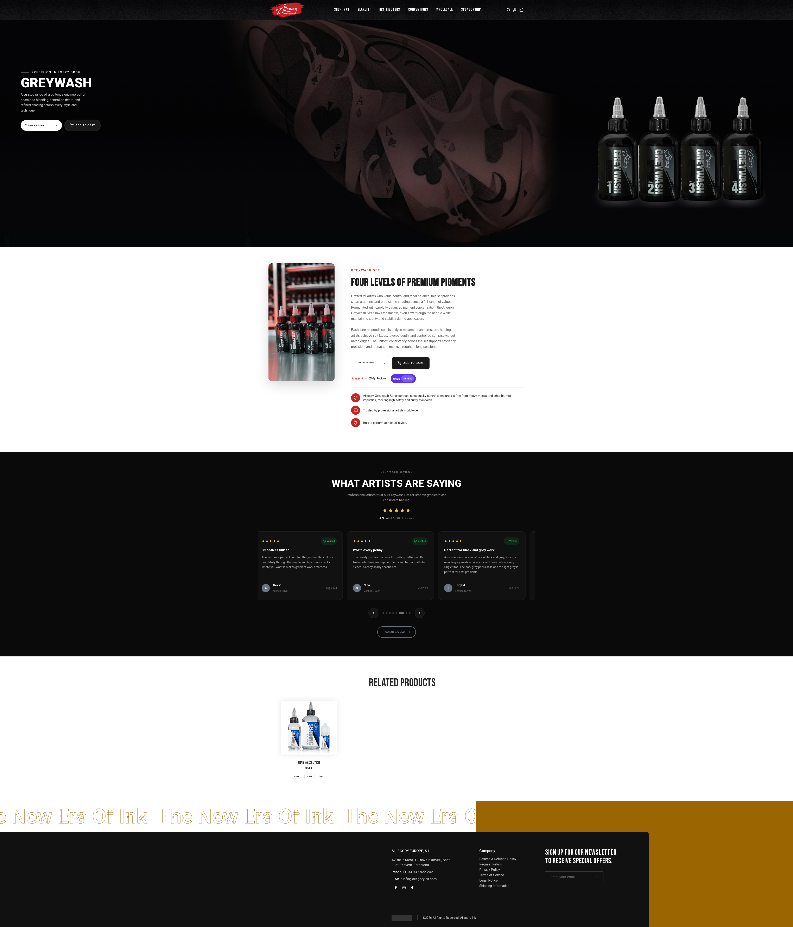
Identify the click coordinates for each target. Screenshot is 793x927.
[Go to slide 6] (400, 613)
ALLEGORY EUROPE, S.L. (411, 851)
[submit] (597, 876)
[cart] (521, 10)
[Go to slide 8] (408, 613)
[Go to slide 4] (393, 613)
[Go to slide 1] (383, 613)
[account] (515, 10)
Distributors (389, 9)
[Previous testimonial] (373, 613)
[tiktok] (412, 887)
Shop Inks (341, 9)
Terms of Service (491, 875)
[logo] (402, 917)
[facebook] (396, 887)
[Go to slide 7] (403, 613)
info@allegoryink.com (420, 879)
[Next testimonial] (420, 613)
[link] (309, 728)
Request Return (490, 864)
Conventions (418, 9)
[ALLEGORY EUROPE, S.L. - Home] (287, 10)
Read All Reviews (394, 632)
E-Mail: (397, 879)
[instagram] (404, 887)
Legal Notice (488, 880)
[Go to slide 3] (390, 613)
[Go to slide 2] (386, 613)
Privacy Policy (489, 870)
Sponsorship (471, 9)
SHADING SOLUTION (309, 763)
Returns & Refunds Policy (497, 859)
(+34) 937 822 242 (418, 872)
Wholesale (444, 9)
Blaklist (364, 9)
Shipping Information (494, 886)
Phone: (397, 872)
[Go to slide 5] (396, 613)
